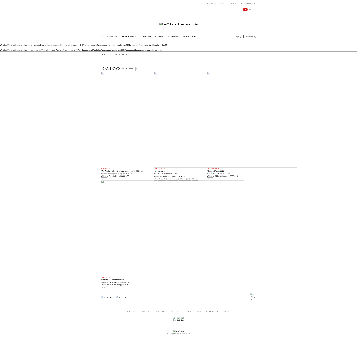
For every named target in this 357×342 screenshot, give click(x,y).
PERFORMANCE (129, 36)
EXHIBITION (112, 36)
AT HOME (159, 36)
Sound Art (162, 179)
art (102, 36)
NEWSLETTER (236, 3)
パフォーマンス (185, 179)
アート (104, 179)
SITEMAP (227, 311)
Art (156, 179)
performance (172, 179)
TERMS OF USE (212, 311)
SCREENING (145, 36)
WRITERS (223, 3)
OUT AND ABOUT (189, 36)
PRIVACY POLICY (194, 311)
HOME (103, 54)
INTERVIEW (173, 36)
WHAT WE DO (211, 3)
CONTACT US (250, 3)
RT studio (252, 9)
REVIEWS (113, 54)
